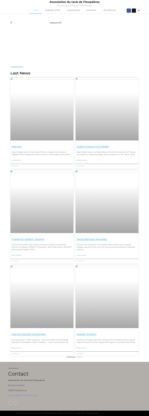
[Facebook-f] (10, 403)
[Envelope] (134, 11)
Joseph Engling (86, 334)
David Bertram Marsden (92, 239)
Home (36, 10)
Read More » (17, 160)
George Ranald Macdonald (29, 334)
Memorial (92, 10)
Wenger (17, 146)
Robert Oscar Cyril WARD (93, 146)
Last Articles (109, 10)
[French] (139, 11)
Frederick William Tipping (28, 239)
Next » (80, 357)
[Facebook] (129, 11)
